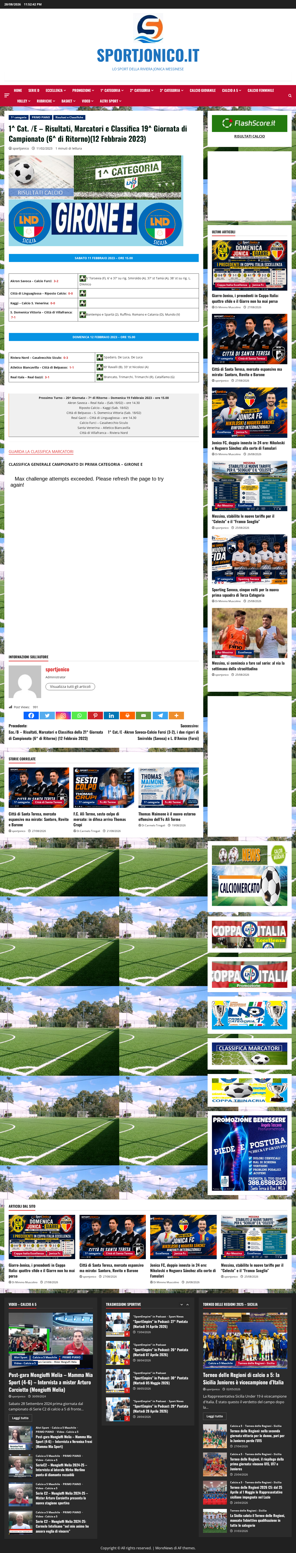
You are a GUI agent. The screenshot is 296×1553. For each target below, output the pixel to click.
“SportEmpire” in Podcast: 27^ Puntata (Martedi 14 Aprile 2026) (118, 1413)
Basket (67, 101)
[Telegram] (160, 715)
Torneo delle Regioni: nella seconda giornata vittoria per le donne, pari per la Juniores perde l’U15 (215, 1436)
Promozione (81, 90)
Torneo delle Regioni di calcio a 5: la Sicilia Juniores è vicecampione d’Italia (243, 1378)
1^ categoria (110, 90)
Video (86, 101)
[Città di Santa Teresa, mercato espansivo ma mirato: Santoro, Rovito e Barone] (39, 787)
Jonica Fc (258, 285)
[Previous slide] (181, 1304)
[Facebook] (31, 715)
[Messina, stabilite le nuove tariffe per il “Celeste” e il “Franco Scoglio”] (249, 486)
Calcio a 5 (230, 90)
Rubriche (44, 101)
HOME (18, 90)
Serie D (33, 90)
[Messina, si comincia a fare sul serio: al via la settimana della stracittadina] (249, 633)
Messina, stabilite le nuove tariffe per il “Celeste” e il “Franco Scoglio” (243, 518)
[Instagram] (63, 715)
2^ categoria (140, 90)
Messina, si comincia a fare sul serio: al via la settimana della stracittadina (248, 665)
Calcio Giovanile (203, 90)
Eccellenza (54, 90)
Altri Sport (109, 101)
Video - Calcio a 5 (25, 1363)
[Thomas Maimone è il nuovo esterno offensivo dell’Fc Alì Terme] (168, 787)
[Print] (127, 715)
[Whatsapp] (79, 715)
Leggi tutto (22, 1419)
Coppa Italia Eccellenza (232, 285)
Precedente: (56, 732)
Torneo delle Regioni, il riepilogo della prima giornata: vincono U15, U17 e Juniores (215, 1464)
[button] (7, 95)
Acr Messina (225, 505)
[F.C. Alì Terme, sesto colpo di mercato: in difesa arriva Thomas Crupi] (103, 787)
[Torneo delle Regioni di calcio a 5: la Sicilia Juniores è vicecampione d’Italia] (245, 1341)
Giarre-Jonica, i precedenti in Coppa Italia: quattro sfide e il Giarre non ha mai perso (245, 298)
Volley (22, 101)
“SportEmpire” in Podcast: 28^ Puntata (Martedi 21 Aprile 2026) (118, 1384)
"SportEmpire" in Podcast (149, 1320)
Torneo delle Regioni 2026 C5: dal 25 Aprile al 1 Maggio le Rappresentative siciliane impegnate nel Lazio (215, 1493)
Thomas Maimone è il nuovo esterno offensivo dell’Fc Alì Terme (167, 816)
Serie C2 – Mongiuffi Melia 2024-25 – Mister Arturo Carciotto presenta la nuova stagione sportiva (21, 1494)
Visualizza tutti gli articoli (70, 686)
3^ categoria (170, 90)
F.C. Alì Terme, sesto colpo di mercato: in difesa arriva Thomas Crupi (99, 819)
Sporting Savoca (248, 579)
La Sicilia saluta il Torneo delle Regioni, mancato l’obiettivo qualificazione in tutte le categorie (215, 1521)
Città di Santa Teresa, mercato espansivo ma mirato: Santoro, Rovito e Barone (39, 819)
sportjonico (21, 148)
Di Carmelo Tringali (88, 831)
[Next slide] (187, 1304)
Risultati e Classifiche (69, 117)
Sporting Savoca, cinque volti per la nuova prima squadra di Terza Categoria (245, 592)
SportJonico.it (148, 54)
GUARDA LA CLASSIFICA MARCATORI (41, 451)
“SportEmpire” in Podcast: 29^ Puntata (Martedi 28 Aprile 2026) (118, 1356)
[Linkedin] (111, 715)
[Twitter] (47, 715)
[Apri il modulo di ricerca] (290, 95)
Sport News (176, 1348)
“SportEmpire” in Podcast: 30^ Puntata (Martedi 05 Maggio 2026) (118, 1328)
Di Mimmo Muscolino (228, 307)
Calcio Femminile (261, 90)
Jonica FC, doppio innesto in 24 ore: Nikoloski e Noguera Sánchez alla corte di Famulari (248, 445)
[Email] (143, 715)
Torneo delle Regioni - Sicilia (256, 1363)
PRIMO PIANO (41, 117)
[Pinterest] (95, 715)
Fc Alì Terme (108, 802)
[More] (176, 715)
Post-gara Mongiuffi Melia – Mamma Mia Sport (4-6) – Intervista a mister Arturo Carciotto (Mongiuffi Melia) (51, 1382)
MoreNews (164, 1548)
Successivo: (153, 732)
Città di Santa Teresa (48, 802)
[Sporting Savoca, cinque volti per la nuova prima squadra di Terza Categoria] (249, 559)
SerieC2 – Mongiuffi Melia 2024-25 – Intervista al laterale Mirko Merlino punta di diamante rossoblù (21, 1466)
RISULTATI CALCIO (249, 136)
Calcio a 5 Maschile (45, 1357)
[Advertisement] (249, 186)
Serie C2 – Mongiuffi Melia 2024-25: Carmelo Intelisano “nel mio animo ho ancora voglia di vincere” (21, 1523)
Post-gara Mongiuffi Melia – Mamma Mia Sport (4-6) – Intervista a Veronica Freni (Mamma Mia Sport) (21, 1438)
